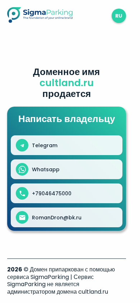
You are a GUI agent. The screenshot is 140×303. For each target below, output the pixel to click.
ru (118, 15)
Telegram (44, 145)
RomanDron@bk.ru (56, 217)
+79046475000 (51, 193)
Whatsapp (46, 169)
